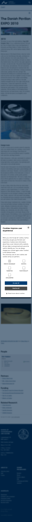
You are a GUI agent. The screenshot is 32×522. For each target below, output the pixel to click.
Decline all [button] (16, 288)
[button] (16, 293)
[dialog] (16, 261)
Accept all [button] (16, 283)
